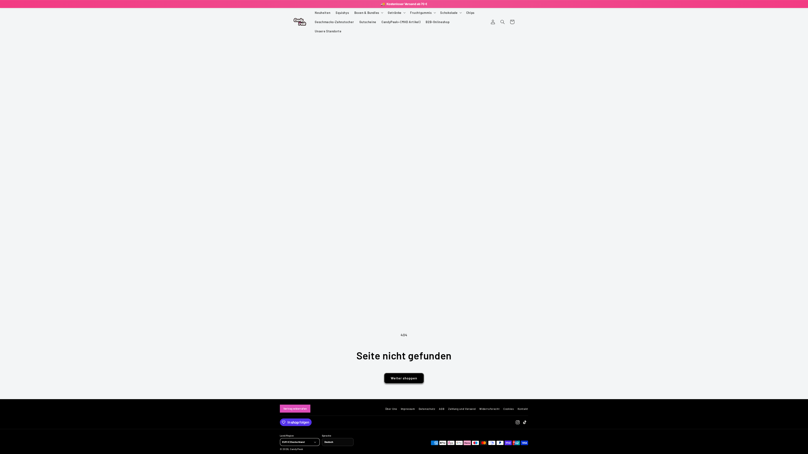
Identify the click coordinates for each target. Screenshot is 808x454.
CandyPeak (296, 448)
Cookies (508, 408)
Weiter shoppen (404, 378)
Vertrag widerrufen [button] (295, 408)
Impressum (408, 408)
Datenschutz (427, 408)
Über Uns (391, 408)
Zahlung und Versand (462, 408)
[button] (368, 12)
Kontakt (523, 408)
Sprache (326, 435)
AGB (441, 408)
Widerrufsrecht (489, 408)
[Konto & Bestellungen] (493, 22)
